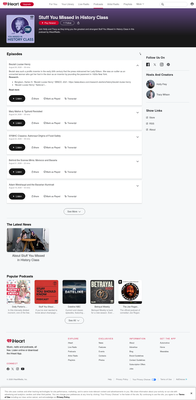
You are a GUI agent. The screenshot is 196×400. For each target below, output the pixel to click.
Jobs (131, 368)
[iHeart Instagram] (17, 369)
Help (110, 379)
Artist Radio (113, 4)
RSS (151, 123)
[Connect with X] (12, 369)
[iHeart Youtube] (22, 369)
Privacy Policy (122, 379)
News (101, 342)
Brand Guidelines (136, 355)
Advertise (133, 347)
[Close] (191, 393)
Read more (14, 89)
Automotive (164, 342)
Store (152, 117)
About (152, 129)
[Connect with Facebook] (8, 369)
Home (162, 347)
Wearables (164, 351)
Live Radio (83, 4)
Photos (102, 360)
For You (53, 4)
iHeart (70, 342)
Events (102, 351)
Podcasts (98, 4)
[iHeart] (10, 4)
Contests (102, 355)
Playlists (128, 4)
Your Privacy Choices (142, 379)
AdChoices (180, 379)
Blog (131, 351)
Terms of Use (166, 379)
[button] (78, 23)
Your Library (68, 4)
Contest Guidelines (137, 360)
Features (102, 347)
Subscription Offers (137, 364)
